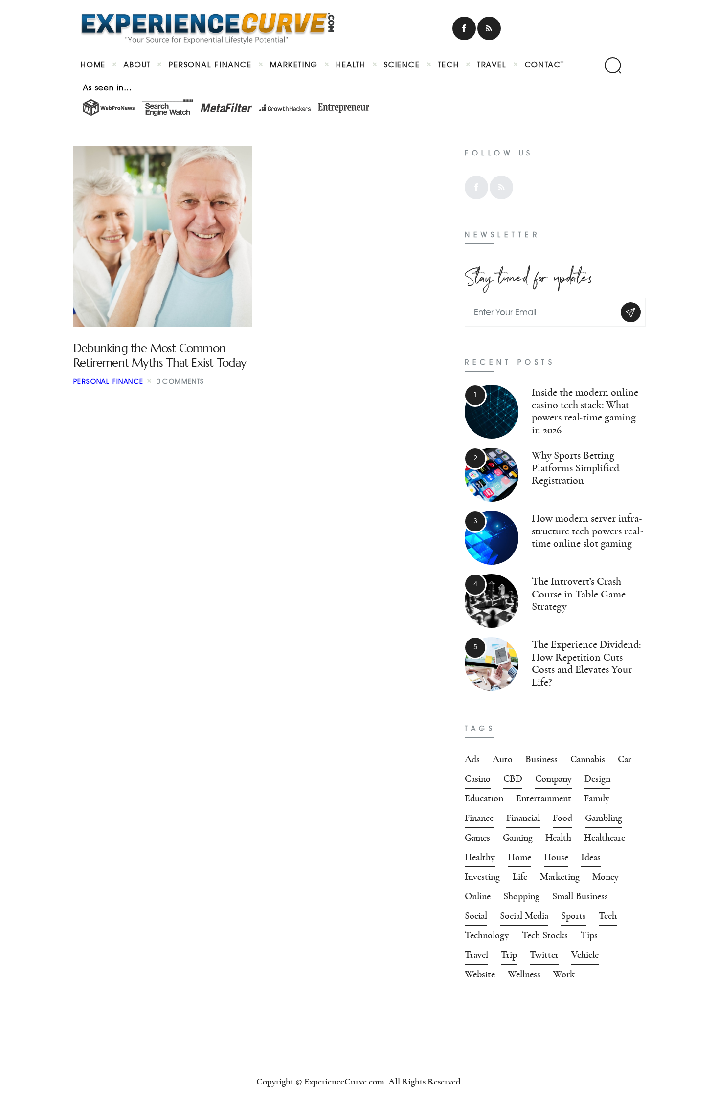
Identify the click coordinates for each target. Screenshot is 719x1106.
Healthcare (604, 837)
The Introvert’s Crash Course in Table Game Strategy (579, 594)
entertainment (543, 798)
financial (523, 818)
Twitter (544, 955)
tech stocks (545, 935)
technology (487, 935)
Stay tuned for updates (528, 275)
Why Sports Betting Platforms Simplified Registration (575, 468)
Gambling (603, 818)
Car (624, 759)
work (564, 974)
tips (589, 935)
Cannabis (587, 759)
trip (509, 955)
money (605, 877)
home (519, 857)
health (558, 837)
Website (480, 974)
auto (503, 759)
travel (476, 955)
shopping (521, 896)
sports (573, 916)
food (562, 818)
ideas (591, 857)
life (520, 877)
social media (524, 916)
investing (482, 877)
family (596, 798)
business (541, 759)
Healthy (480, 857)
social (476, 916)
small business (580, 896)
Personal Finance (108, 381)
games (477, 837)
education (484, 798)
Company (553, 779)
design (597, 779)
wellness (524, 974)
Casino (478, 779)
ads (472, 759)
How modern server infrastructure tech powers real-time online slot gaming (587, 531)
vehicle (585, 955)
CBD (512, 779)
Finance (479, 818)
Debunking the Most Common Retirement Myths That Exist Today (160, 355)
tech (608, 916)
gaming (518, 837)
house (556, 857)
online (478, 896)
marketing (560, 877)
